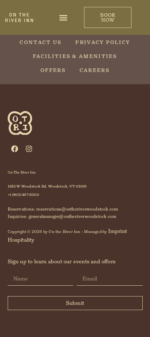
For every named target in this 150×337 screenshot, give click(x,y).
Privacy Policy (102, 42)
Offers (53, 70)
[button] (63, 17)
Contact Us (40, 42)
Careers (95, 70)
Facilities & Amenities (75, 56)
